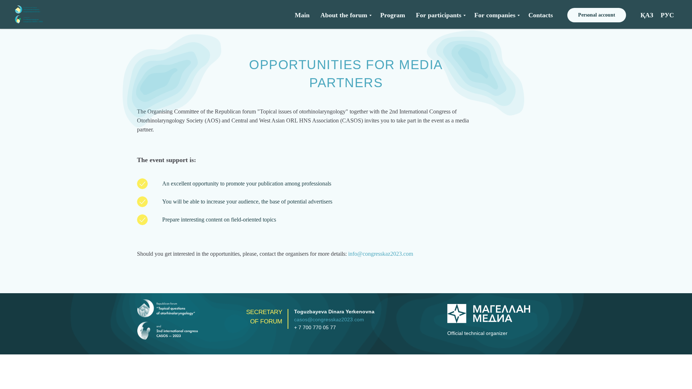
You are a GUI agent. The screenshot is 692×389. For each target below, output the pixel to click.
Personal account (596, 15)
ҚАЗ (646, 15)
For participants (438, 15)
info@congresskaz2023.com (380, 254)
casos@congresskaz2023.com (329, 319)
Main (302, 15)
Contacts (540, 15)
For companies (494, 15)
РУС (667, 15)
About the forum (343, 15)
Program (392, 15)
